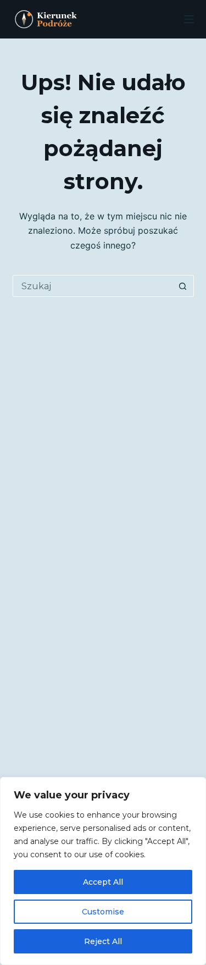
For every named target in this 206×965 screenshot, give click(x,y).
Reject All (103, 941)
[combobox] (92, 286)
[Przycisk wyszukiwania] (182, 285)
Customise (103, 912)
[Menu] (189, 19)
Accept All (103, 882)
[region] (103, 871)
